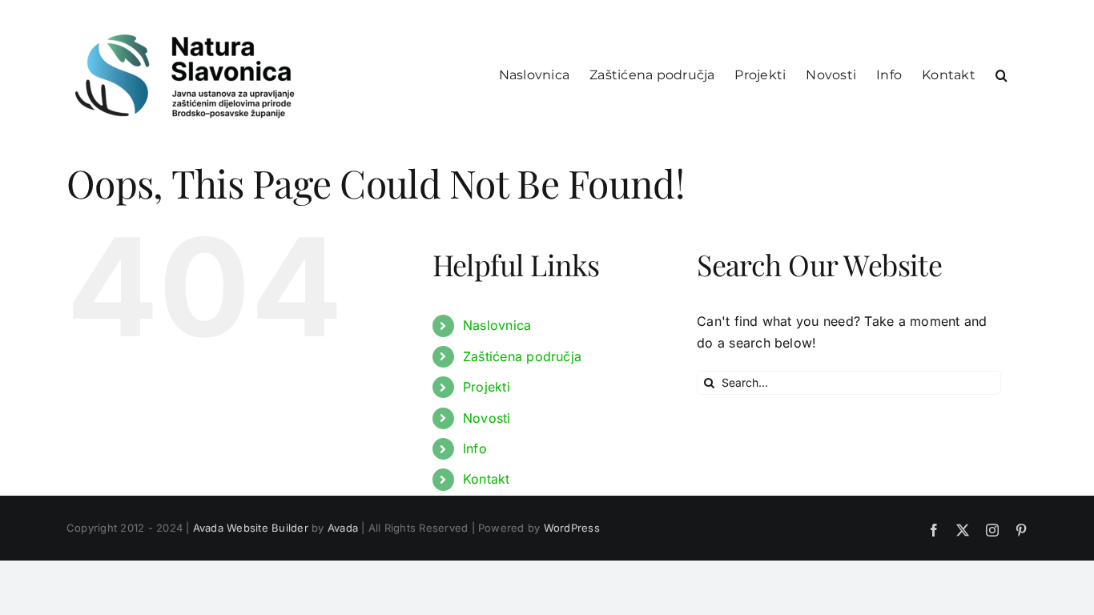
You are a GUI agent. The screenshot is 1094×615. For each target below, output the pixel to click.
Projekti (486, 387)
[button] (1001, 73)
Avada (343, 527)
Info (475, 448)
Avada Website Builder (250, 527)
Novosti (487, 418)
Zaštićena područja (522, 356)
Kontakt (486, 479)
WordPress (572, 527)
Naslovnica (497, 325)
